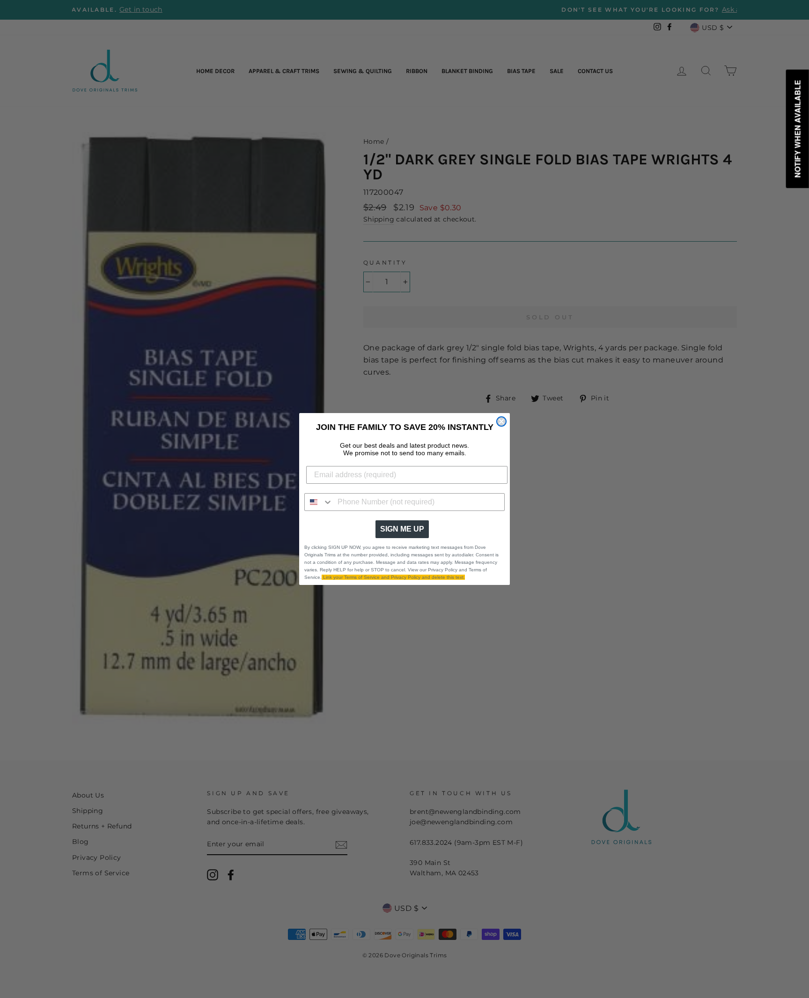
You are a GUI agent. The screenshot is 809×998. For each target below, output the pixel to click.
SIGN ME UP (402, 529)
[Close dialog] (501, 421)
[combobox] (319, 502)
